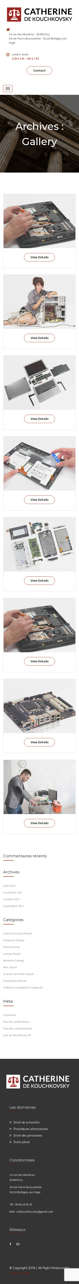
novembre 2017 (13, 892)
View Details (39, 257)
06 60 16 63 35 (23, 1204)
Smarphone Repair (15, 981)
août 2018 (9, 886)
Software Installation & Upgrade (23, 987)
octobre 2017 (11, 899)
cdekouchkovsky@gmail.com (34, 1211)
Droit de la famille (26, 1122)
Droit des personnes (27, 1135)
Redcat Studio (20, 1273)
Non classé (10, 967)
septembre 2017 (13, 906)
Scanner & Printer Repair (18, 974)
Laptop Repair (12, 954)
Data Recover (11, 947)
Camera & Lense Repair (17, 933)
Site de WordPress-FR (17, 1035)
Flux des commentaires (17, 1028)
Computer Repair (14, 940)
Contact (39, 70)
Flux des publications (16, 1022)
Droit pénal (21, 1142)
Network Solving (13, 960)
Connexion (9, 1015)
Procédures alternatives (30, 1129)
